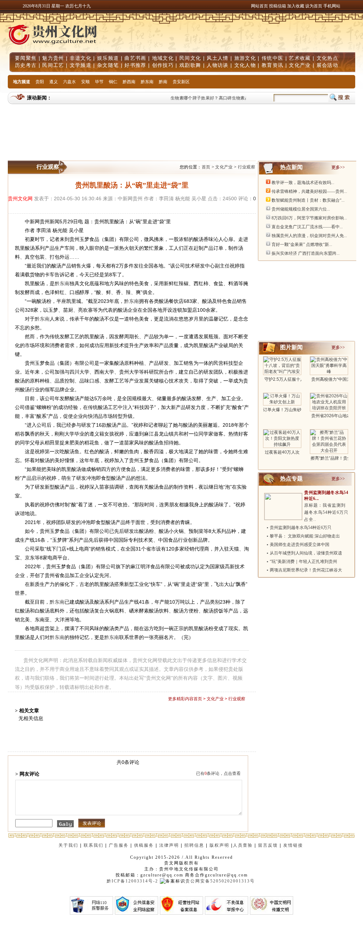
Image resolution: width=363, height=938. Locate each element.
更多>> (338, 167)
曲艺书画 (135, 58)
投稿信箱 (277, 6)
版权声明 (219, 845)
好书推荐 (135, 65)
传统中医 (272, 58)
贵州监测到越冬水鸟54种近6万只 (300, 527)
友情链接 (294, 845)
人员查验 (243, 845)
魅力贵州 (53, 58)
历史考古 (26, 65)
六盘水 (69, 81)
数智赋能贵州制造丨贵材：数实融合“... (308, 200)
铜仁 (113, 81)
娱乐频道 (108, 58)
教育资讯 (272, 65)
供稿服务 (144, 845)
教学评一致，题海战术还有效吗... (303, 182)
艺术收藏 (300, 58)
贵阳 (39, 81)
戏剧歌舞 (190, 65)
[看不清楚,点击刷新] (65, 823)
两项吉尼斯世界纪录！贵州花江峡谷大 (306, 570)
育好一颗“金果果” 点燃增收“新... (302, 244)
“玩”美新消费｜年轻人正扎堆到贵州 (303, 561)
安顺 (85, 81)
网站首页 (259, 6)
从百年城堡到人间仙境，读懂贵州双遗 (306, 553)
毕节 (99, 81)
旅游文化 (245, 58)
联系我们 (94, 845)
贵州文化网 (20, 198)
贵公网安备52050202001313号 (220, 881)
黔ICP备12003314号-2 (132, 881)
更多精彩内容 (181, 698)
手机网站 (331, 6)
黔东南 (147, 81)
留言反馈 (268, 845)
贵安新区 (181, 81)
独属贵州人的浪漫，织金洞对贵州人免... (309, 235)
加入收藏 (296, 6)
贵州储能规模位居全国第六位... (301, 209)
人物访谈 (217, 65)
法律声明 (169, 845)
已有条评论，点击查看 (218, 773)
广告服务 (119, 845)
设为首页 (313, 6)
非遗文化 (80, 58)
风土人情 (217, 58)
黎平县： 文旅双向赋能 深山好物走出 (305, 536)
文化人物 (245, 65)
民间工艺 (53, 65)
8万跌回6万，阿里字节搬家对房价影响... (309, 217)
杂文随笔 (108, 65)
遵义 (53, 81)
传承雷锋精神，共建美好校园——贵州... (309, 191)
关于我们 (68, 845)
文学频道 (80, 65)
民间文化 (190, 58)
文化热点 (327, 58)
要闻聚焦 (26, 58)
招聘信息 (194, 845)
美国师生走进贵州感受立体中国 (299, 544)
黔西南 (129, 81)
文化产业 (300, 65)
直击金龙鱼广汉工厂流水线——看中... (307, 226)
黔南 (163, 81)
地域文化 (163, 58)
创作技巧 (163, 65)
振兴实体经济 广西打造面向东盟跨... (306, 253)
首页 (206, 167)
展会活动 (327, 65)
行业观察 (246, 167)
